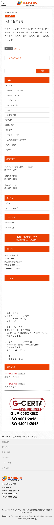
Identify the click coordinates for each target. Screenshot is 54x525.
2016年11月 (10, 223)
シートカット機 (13, 95)
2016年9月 (9, 228)
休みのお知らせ (11, 185)
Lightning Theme (27, 516)
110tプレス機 (12, 105)
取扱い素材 (9, 125)
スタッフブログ (11, 208)
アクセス (8, 150)
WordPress (14, 516)
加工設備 (8, 86)
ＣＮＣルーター (13, 110)
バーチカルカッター (15, 90)
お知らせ (10, 16)
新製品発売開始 (15, 58)
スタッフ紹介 (10, 145)
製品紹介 (8, 120)
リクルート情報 (13, 135)
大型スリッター (13, 100)
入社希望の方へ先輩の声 (16, 140)
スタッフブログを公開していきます (19, 167)
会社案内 (8, 130)
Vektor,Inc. (25, 519)
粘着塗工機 (11, 115)
